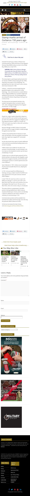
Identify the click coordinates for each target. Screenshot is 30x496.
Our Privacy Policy (15, 474)
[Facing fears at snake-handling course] (5, 251)
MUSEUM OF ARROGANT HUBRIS (14, 481)
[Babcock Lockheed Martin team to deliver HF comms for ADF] (24, 251)
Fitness (2, 473)
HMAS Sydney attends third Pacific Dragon (17, 3)
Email (2, 308)
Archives (3, 477)
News (8, 35)
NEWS (2, 466)
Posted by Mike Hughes (13, 42)
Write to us (3, 482)
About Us (13, 472)
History (4, 35)
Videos (2, 475)
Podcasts (3, 471)
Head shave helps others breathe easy (16, 245)
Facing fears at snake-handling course (5, 259)
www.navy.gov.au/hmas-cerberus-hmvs (13, 205)
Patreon (3, 446)
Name (2, 300)
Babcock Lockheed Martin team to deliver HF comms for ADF (24, 260)
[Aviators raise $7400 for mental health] (15, 251)
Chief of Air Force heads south (11, 242)
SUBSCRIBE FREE (14, 477)
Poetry (2, 468)
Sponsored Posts (14, 470)
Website (3, 315)
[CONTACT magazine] (2, 10)
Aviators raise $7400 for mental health (14, 259)
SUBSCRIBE (3, 480)
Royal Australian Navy (15, 35)
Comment (3, 280)
